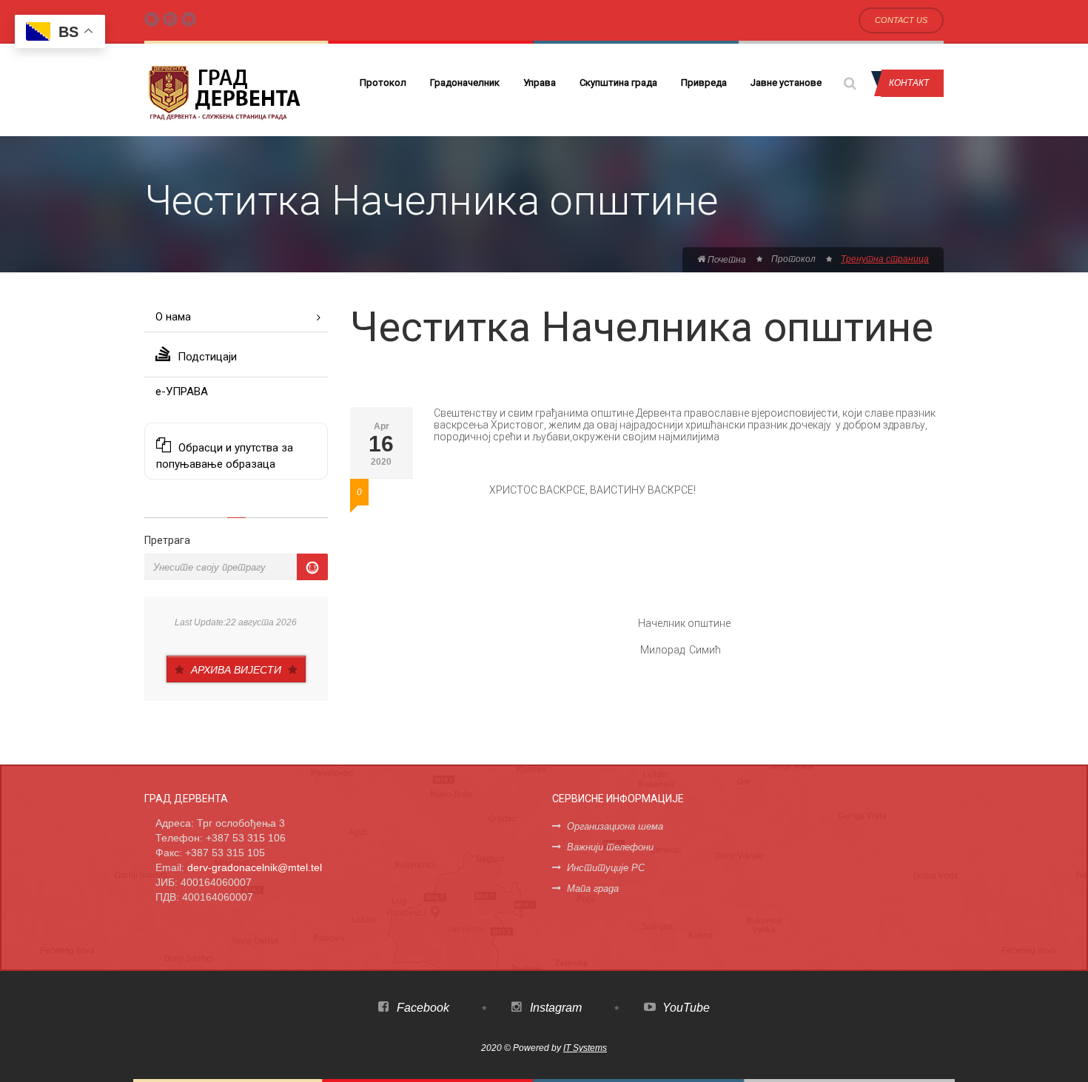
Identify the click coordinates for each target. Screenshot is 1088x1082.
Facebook (421, 1007)
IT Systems (585, 1048)
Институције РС (606, 867)
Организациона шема (615, 826)
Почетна (725, 260)
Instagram (554, 1007)
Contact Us (901, 20)
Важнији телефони (610, 847)
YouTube (684, 1007)
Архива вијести (236, 670)
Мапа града (593, 888)
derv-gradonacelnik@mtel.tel (254, 867)
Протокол (383, 82)
